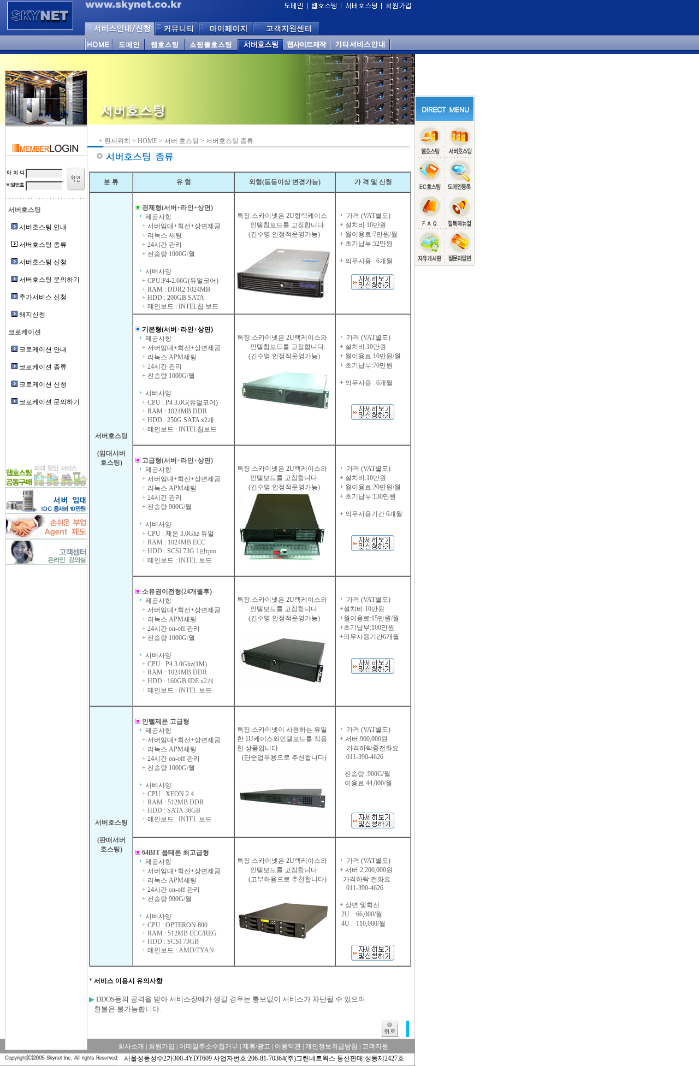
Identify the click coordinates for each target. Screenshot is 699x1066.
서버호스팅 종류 (43, 244)
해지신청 (32, 314)
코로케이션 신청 (43, 384)
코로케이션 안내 (43, 349)
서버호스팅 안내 (43, 227)
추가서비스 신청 (43, 297)
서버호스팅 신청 (43, 262)
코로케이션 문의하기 (49, 402)
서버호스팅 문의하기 (49, 279)
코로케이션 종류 (43, 367)
